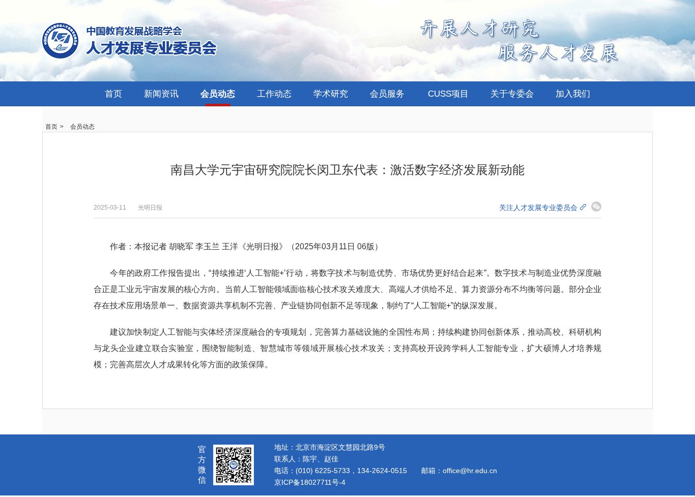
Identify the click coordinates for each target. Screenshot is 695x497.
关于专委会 (512, 94)
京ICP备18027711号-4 (309, 482)
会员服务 (387, 94)
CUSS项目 (448, 94)
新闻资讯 (161, 94)
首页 (113, 94)
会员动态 (217, 94)
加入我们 (573, 94)
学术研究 (330, 94)
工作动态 (274, 94)
